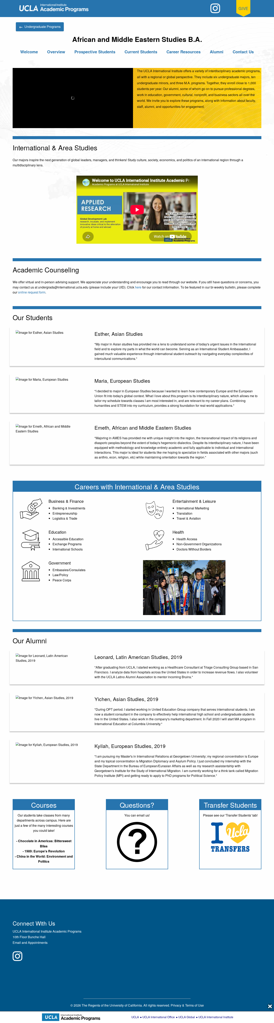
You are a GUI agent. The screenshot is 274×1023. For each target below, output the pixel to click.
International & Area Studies (157, 486)
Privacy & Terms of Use (187, 1005)
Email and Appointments (30, 942)
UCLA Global (186, 1017)
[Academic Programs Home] (54, 8)
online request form (31, 292)
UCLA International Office (158, 1017)
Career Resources (183, 52)
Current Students (141, 52)
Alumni (216, 52)
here (138, 287)
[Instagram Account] (215, 8)
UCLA (135, 1017)
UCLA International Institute (215, 1017)
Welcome (29, 52)
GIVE (243, 8)
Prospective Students (94, 52)
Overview (56, 52)
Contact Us (243, 52)
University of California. (126, 1005)
